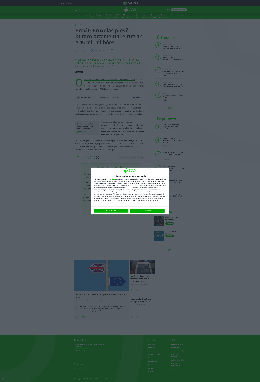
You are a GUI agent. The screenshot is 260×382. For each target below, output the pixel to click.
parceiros (112, 179)
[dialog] (130, 191)
